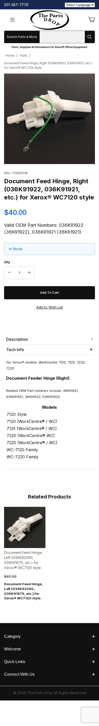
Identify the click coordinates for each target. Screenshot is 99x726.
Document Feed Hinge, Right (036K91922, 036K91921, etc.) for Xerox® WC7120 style (48, 65)
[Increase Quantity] (29, 272)
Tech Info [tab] (15, 349)
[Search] (90, 37)
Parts (23, 55)
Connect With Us (19, 674)
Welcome (12, 649)
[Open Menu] (12, 20)
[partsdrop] (49, 19)
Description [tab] (17, 339)
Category (12, 636)
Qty (7, 262)
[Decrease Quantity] (9, 272)
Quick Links (14, 662)
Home (9, 55)
